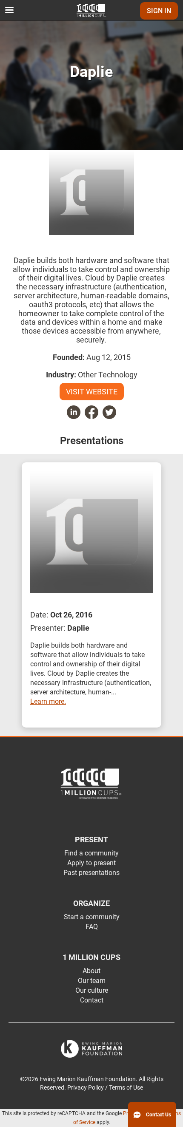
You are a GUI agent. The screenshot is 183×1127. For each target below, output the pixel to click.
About (91, 971)
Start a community (92, 917)
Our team (92, 981)
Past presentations (91, 873)
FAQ (92, 927)
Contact (91, 1000)
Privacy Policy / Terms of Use (105, 1087)
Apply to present (91, 863)
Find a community (91, 853)
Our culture (91, 990)
